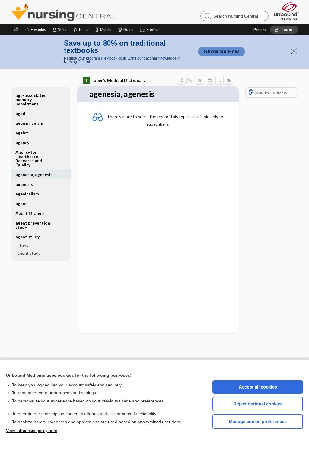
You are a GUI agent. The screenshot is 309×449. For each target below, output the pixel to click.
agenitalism (27, 193)
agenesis (24, 184)
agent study (29, 253)
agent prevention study (32, 225)
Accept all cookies (258, 386)
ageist (21, 132)
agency (22, 142)
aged (20, 113)
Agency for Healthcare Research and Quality (28, 158)
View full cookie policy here (31, 430)
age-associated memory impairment (31, 99)
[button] (150, 29)
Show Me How (221, 51)
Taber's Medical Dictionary (118, 80)
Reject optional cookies (257, 403)
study (23, 245)
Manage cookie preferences (258, 421)
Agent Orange (29, 213)
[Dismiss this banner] (294, 51)
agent (21, 203)
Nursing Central (86, 12)
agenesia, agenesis (34, 174)
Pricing (259, 29)
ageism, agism (29, 123)
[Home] (16, 29)
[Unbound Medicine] (286, 11)
